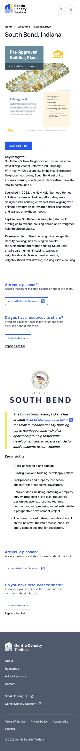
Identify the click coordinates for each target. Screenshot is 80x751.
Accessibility (60, 721)
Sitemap (10, 728)
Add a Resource (15, 676)
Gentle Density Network (20, 703)
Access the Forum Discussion (23, 301)
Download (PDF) (19, 146)
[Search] (61, 9)
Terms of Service (15, 721)
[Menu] (71, 9)
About (9, 660)
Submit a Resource (18, 338)
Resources (12, 668)
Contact (10, 684)
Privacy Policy (39, 721)
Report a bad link (15, 346)
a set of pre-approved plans (46, 419)
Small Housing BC (16, 696)
